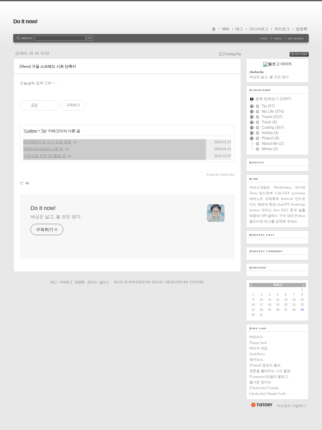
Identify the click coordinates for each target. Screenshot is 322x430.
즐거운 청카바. (260, 382)
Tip (43, 131)
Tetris (253, 193)
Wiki (225, 29)
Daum (157, 282)
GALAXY (282, 193)
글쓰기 (104, 282)
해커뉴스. (256, 359)
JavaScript (298, 204)
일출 (301, 210)
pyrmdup (298, 193)
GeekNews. (257, 354)
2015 (284, 210)
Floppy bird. (258, 342)
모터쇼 (266, 210)
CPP (264, 216)
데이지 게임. (259, 348)
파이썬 (300, 187)
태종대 (254, 216)
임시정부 (266, 193)
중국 (293, 210)
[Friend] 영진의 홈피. (265, 365)
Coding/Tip (233, 54)
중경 (272, 204)
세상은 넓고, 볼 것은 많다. (56, 216)
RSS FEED (304, 54)
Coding (30, 131)
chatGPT (283, 204)
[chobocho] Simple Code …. (270, 393)
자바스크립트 (259, 187)
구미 (282, 216)
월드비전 (256, 221)
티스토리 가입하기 (291, 406)
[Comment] (27, 183)
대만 (290, 216)
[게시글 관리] (51, 105)
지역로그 (65, 282)
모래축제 (272, 199)
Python (300, 216)
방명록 (301, 29)
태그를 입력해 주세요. (281, 221)
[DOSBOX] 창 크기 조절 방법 (47, 142)
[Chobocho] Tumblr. (264, 388)
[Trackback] (22, 183)
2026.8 (277, 284)
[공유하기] (43, 105)
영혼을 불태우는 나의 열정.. (270, 371)
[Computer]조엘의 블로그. (269, 376)
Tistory (197, 282)
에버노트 (256, 199)
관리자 (92, 282)
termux (254, 210)
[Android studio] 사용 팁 (43, 149)
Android (287, 199)
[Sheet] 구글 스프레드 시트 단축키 (47, 66)
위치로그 (282, 29)
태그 (239, 29)
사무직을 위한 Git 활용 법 (44, 156)
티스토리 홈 (261, 405)
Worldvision (282, 187)
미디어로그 (258, 29)
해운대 (263, 204)
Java (276, 210)
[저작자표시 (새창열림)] (88, 105)
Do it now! (25, 21)
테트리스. (256, 337)
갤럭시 (273, 216)
